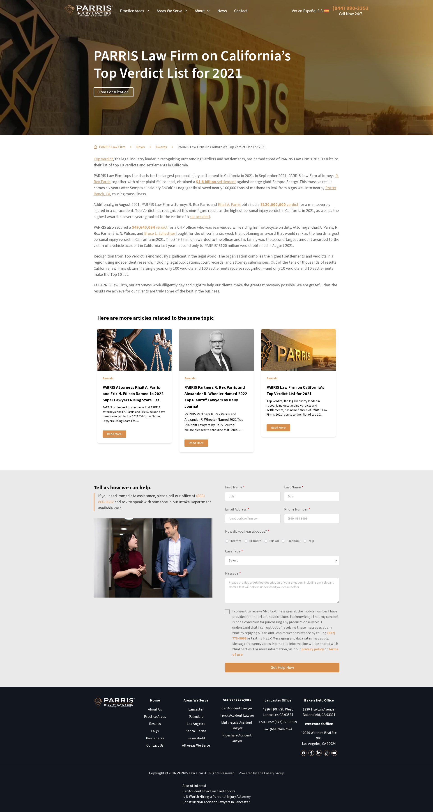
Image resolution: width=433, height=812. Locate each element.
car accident (200, 217)
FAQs (155, 731)
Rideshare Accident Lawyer (237, 738)
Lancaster (196, 709)
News (222, 11)
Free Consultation (114, 92)
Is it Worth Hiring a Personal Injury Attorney (216, 796)
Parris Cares (155, 738)
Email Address (237, 509)
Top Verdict (103, 159)
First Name (235, 487)
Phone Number (297, 509)
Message (233, 573)
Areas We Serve (169, 11)
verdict (279, 204)
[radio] (233, 541)
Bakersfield (196, 738)
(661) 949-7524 (281, 729)
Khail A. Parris (229, 204)
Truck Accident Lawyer (237, 715)
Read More (114, 434)
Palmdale (196, 716)
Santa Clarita (196, 731)
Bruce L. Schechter (159, 233)
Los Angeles (196, 723)
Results (155, 723)
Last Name (293, 487)
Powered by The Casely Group (261, 773)
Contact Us (155, 745)
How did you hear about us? (247, 531)
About (200, 11)
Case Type (234, 551)
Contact (241, 11)
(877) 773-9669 (285, 722)
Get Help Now (282, 667)
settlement (216, 182)
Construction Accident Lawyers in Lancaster (216, 802)
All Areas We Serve (196, 745)
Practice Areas (132, 11)
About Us (155, 709)
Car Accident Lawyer (236, 708)
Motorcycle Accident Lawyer (237, 725)
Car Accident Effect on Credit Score (208, 791)
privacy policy (313, 649)
